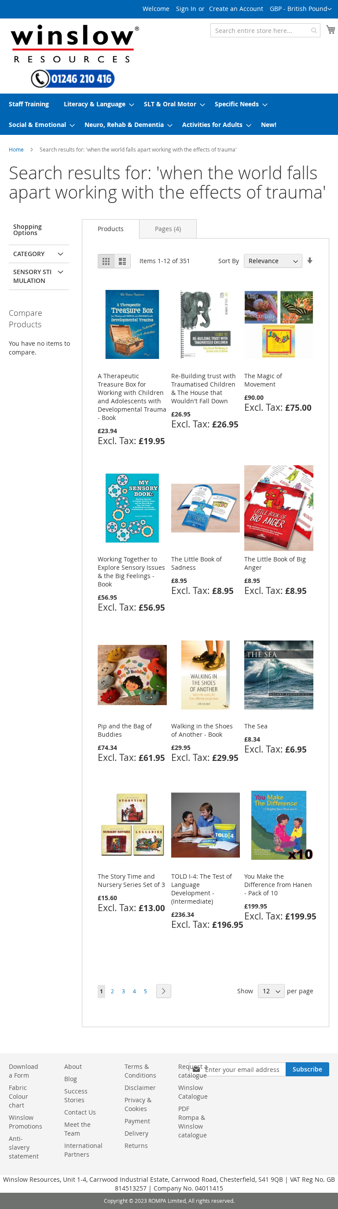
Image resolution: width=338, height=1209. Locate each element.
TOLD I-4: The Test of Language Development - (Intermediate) (201, 888)
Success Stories (76, 1095)
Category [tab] (28, 254)
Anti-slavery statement (24, 1147)
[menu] (169, 114)
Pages (168, 228)
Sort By (228, 261)
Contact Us (80, 1112)
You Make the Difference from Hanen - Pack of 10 (278, 884)
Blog (70, 1079)
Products (111, 228)
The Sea (256, 726)
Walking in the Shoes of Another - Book (202, 730)
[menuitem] (29, 104)
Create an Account (236, 8)
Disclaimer (140, 1087)
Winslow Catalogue (193, 1091)
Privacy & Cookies (138, 1104)
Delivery (136, 1133)
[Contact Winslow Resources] (72, 84)
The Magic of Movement (263, 380)
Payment (137, 1121)
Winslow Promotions (25, 1121)
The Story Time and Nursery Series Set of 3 (131, 880)
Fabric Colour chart (18, 1096)
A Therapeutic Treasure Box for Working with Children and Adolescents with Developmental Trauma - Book (132, 397)
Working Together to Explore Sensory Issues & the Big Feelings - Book (131, 571)
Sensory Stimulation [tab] (32, 276)
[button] (301, 9)
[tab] (111, 228)
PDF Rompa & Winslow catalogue (192, 1121)
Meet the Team (77, 1128)
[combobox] (265, 30)
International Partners (83, 1149)
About (73, 1066)
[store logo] (68, 39)
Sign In (186, 8)
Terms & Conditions (140, 1070)
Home (16, 149)
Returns (136, 1145)
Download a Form (23, 1070)
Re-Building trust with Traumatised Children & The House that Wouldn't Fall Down (203, 388)
